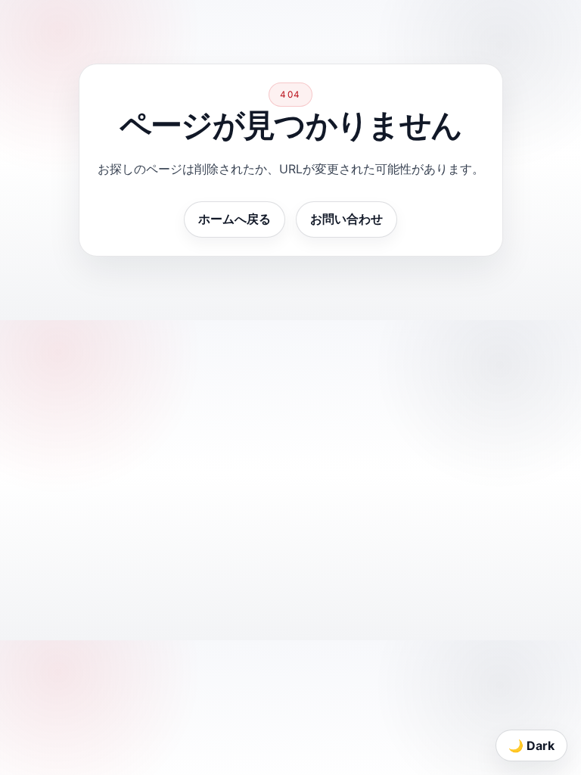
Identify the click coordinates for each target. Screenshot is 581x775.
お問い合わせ (346, 218)
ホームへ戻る (234, 218)
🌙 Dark (531, 745)
